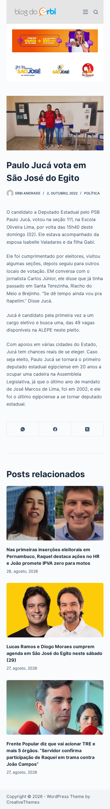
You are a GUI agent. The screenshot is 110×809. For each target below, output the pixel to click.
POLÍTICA (92, 193)
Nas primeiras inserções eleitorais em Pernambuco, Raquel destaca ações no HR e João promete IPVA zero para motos (53, 556)
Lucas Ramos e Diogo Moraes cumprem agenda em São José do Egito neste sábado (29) (54, 653)
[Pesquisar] (96, 12)
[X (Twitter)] (87, 429)
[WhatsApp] (23, 429)
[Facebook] (55, 429)
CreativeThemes (22, 802)
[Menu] (85, 11)
